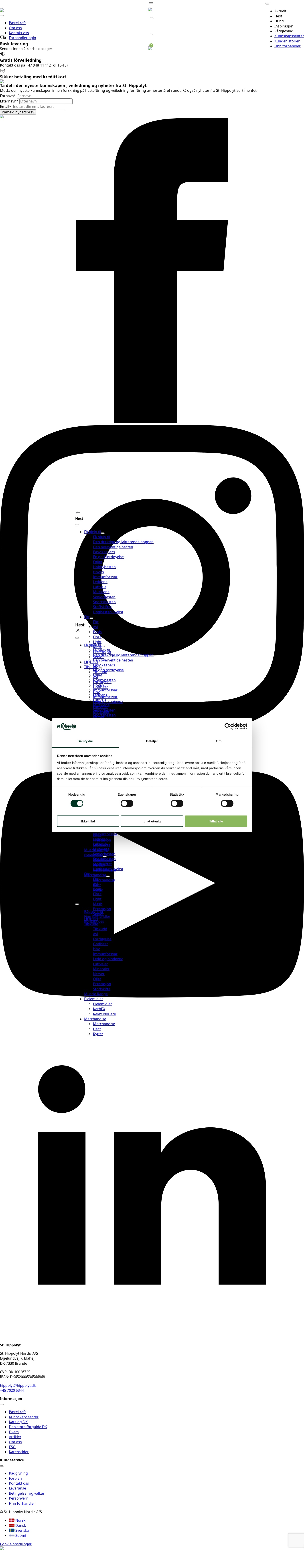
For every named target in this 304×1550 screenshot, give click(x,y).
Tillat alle (216, 821)
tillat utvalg (152, 821)
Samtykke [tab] (85, 741)
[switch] (127, 803)
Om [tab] (218, 741)
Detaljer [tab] (152, 741)
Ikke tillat (88, 821)
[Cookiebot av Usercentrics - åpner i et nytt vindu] (227, 726)
